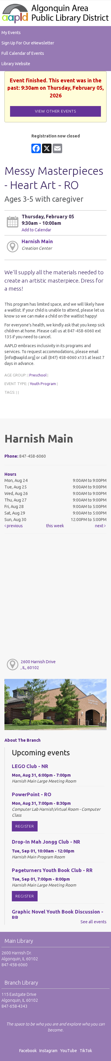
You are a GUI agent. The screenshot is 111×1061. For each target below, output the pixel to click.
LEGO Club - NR (30, 766)
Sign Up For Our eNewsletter (27, 43)
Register (24, 826)
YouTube (68, 1050)
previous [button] (14, 525)
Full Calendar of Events (22, 53)
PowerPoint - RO (31, 794)
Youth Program (43, 384)
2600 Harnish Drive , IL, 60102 (38, 664)
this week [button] (55, 525)
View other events (55, 111)
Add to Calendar (36, 229)
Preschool (37, 375)
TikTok (86, 1050)
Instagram (49, 1050)
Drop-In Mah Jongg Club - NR (46, 841)
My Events (11, 32)
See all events (94, 921)
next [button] (99, 525)
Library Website (15, 63)
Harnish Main (37, 241)
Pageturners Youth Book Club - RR (52, 870)
